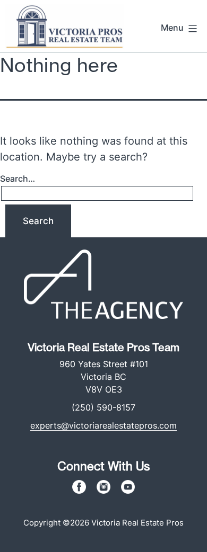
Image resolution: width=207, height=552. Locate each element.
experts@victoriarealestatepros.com (103, 425)
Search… (17, 179)
